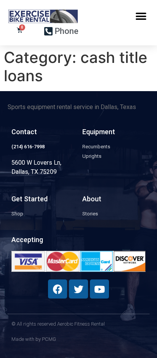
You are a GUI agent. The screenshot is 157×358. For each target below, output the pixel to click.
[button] (140, 16)
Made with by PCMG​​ (33, 339)
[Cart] (20, 30)
